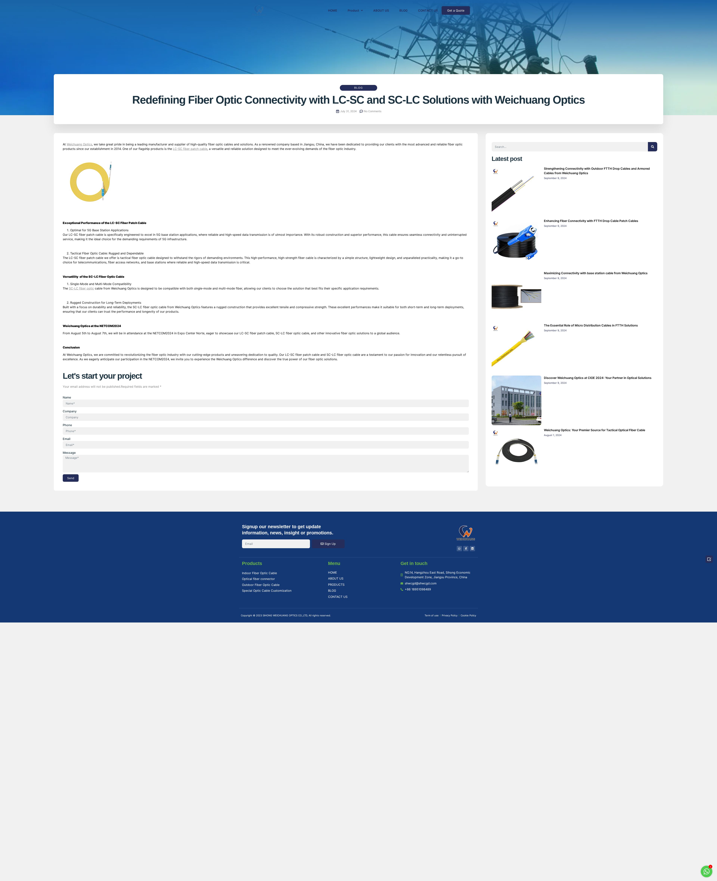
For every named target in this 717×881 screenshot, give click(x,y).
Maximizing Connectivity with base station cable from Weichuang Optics (596, 273)
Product (353, 10)
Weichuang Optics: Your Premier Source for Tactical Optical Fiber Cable (594, 430)
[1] (707, 873)
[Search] (652, 146)
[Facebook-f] (465, 548)
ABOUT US (381, 10)
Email (66, 439)
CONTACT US (428, 10)
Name (67, 397)
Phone (67, 425)
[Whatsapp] (459, 548)
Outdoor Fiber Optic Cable (261, 585)
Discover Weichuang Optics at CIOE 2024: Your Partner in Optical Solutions (597, 378)
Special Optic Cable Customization (266, 590)
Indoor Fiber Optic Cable (259, 573)
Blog (358, 87)
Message (69, 452)
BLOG (403, 10)
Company (70, 411)
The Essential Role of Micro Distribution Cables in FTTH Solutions (591, 325)
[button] (456, 10)
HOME (332, 10)
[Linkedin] (472, 548)
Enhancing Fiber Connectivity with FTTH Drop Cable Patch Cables (591, 221)
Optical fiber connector (258, 579)
